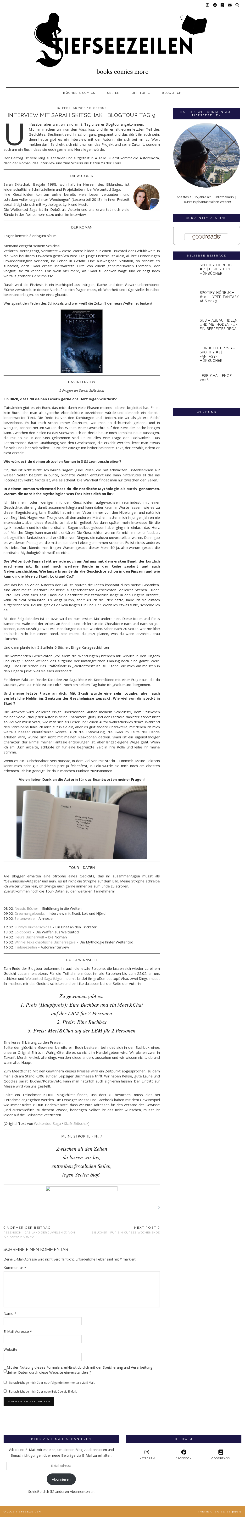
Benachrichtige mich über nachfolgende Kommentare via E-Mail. (52, 1383)
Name (10, 1313)
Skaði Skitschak (76, 1123)
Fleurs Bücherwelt (29, 937)
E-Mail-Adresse (18, 1331)
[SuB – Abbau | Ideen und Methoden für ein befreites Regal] (185, 330)
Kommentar (15, 1267)
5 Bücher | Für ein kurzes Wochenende (126, 1230)
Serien (113, 93)
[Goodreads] (222, 5)
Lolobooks (23, 932)
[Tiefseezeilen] (122, 41)
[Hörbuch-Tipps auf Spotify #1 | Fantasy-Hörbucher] (185, 358)
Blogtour (98, 108)
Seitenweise (25, 918)
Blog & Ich (172, 93)
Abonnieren (61, 1479)
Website (10, 1349)
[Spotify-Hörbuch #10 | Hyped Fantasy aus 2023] (185, 303)
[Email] (230, 5)
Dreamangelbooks (30, 913)
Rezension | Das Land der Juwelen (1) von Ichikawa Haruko (39, 1232)
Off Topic (141, 93)
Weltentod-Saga (38, 978)
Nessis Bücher (26, 908)
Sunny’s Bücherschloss (33, 927)
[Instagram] (208, 5)
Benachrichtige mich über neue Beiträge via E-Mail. (43, 1391)
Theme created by (219, 1511)
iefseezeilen (27, 947)
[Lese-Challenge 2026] (185, 386)
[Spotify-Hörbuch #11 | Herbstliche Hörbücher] (185, 275)
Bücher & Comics (79, 93)
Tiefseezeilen (28, 1511)
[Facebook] (215, 5)
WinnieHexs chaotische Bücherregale (45, 942)
